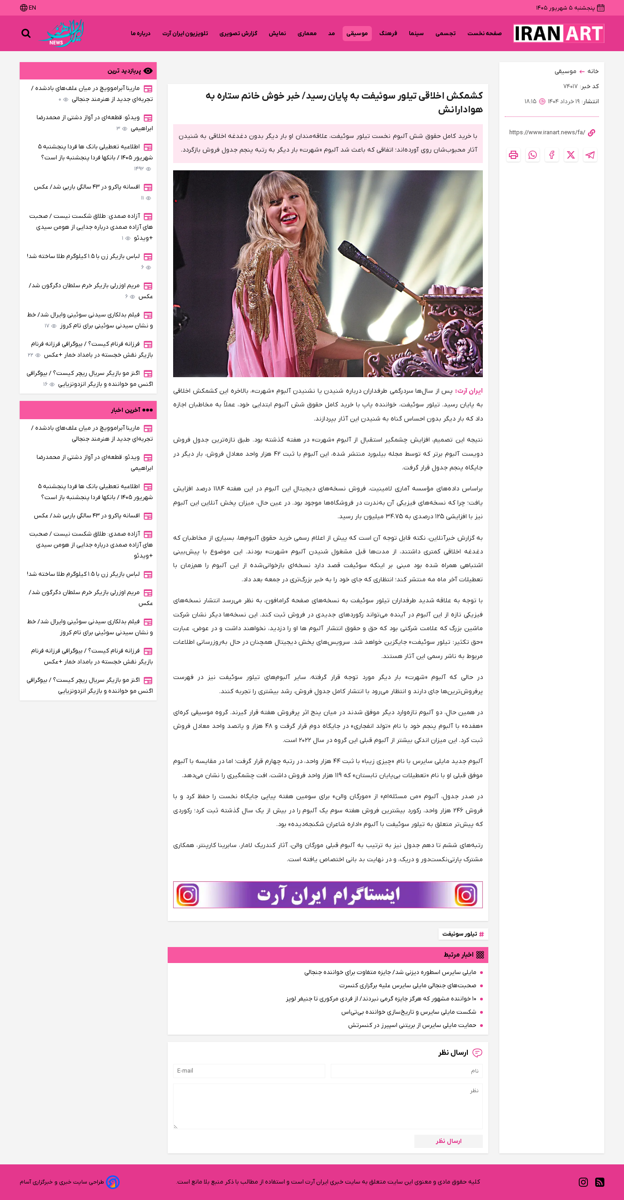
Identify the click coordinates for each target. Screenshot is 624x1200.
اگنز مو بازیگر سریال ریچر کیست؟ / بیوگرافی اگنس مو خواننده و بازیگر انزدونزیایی (89, 378)
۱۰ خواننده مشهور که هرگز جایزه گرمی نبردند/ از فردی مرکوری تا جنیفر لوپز (381, 999)
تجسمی (445, 33)
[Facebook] (552, 155)
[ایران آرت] (558, 33)
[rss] (599, 1182)
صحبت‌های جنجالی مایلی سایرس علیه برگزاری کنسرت (407, 985)
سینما (416, 33)
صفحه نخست (484, 33)
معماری (307, 33)
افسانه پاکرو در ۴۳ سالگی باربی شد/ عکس (89, 192)
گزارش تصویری (238, 33)
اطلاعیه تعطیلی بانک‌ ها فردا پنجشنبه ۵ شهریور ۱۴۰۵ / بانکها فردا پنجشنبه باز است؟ (95, 158)
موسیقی (357, 33)
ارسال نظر (449, 1141)
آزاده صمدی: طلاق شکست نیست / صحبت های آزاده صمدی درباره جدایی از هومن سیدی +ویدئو (91, 227)
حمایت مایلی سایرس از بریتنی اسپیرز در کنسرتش (412, 1025)
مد (331, 33)
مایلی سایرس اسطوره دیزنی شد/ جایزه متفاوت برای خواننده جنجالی (390, 972)
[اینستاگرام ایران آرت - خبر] (328, 894)
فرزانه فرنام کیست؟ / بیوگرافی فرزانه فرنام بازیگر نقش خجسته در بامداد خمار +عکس (90, 349)
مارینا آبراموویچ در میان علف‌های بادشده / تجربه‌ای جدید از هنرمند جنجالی (92, 93)
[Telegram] (590, 155)
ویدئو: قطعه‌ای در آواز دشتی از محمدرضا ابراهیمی (95, 123)
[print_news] (513, 155)
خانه (593, 71)
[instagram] (583, 1182)
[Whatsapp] (532, 155)
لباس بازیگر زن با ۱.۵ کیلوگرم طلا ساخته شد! (85, 262)
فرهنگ (388, 33)
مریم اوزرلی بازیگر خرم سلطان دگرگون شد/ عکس (91, 291)
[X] (571, 155)
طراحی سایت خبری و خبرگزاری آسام (62, 1182)
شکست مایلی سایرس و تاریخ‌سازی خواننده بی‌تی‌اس (408, 1012)
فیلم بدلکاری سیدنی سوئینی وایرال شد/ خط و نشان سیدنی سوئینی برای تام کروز (90, 320)
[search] (26, 33)
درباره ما (141, 33)
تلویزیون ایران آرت (185, 33)
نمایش (277, 33)
